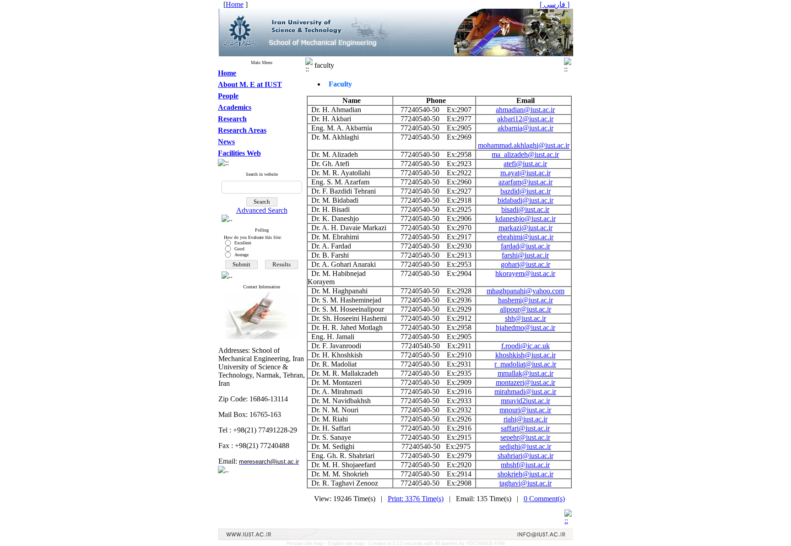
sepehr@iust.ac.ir (525, 437)
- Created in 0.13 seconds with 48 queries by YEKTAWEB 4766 (435, 543)
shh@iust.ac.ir (525, 318)
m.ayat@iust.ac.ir (525, 173)
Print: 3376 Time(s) (416, 499)
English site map (346, 543)
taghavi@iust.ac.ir (525, 483)
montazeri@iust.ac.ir (525, 382)
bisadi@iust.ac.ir (525, 209)
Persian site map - (307, 543)
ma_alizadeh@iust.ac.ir (525, 154)
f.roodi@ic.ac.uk (525, 346)
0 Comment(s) (544, 499)
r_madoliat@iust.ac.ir (525, 364)
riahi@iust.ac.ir (525, 419)
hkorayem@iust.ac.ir (525, 273)
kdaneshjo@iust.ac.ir (525, 218)
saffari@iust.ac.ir (525, 428)
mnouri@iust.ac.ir (525, 410)
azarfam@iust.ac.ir (525, 182)
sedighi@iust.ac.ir (525, 446)
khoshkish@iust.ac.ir (525, 355)
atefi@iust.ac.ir (525, 164)
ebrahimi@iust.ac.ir (525, 237)
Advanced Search (261, 210)
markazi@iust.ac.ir (525, 228)
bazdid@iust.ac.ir (525, 191)
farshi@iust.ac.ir (525, 255)
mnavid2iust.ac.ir (525, 401)
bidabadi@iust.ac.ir (525, 200)
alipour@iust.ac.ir (525, 309)
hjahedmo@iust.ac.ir (525, 327)
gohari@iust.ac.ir (525, 264)
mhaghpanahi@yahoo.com (525, 291)
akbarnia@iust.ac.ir (525, 128)
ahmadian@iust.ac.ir (525, 110)
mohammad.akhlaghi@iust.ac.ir (523, 145)
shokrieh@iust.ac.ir (525, 474)
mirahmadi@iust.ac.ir (525, 391)
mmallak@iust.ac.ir (525, 373)
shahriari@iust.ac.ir (525, 456)
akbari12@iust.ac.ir (525, 119)
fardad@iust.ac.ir (525, 246)
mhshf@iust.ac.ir (525, 465)
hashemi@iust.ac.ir (525, 300)
